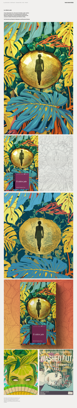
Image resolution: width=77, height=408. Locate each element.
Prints (26, 2)
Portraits (12, 2)
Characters (19, 2)
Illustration (6, 2)
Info (23, 2)
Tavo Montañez (69, 2)
